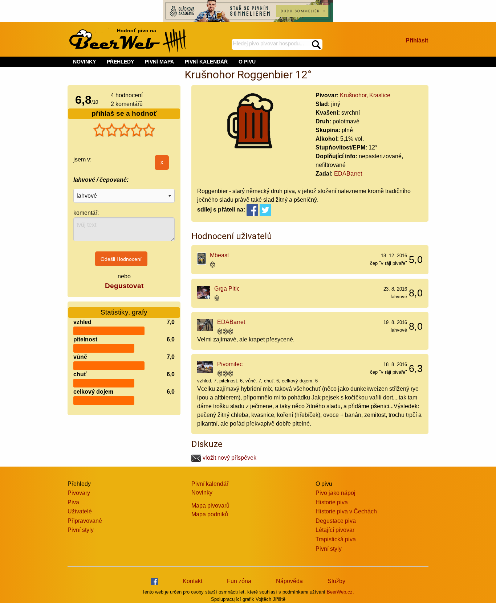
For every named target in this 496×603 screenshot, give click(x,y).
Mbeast (219, 255)
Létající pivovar (335, 530)
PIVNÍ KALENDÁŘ (206, 62)
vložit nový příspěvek (228, 458)
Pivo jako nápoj (335, 493)
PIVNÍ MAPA (159, 62)
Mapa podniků (209, 514)
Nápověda (289, 581)
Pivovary (79, 493)
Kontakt (192, 581)
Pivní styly (81, 530)
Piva (73, 502)
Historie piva (332, 502)
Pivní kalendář (209, 484)
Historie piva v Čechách (346, 511)
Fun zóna (239, 581)
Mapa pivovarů (210, 505)
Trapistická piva (336, 539)
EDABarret (348, 174)
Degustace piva (336, 521)
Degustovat (124, 286)
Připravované (85, 521)
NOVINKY (84, 62)
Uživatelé (80, 511)
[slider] (124, 130)
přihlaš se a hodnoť (124, 113)
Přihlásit (417, 40)
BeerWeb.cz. (340, 592)
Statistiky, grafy (124, 312)
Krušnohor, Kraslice (365, 95)
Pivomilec (230, 364)
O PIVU (247, 62)
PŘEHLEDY (120, 62)
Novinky (201, 492)
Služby (336, 581)
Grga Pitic (227, 289)
